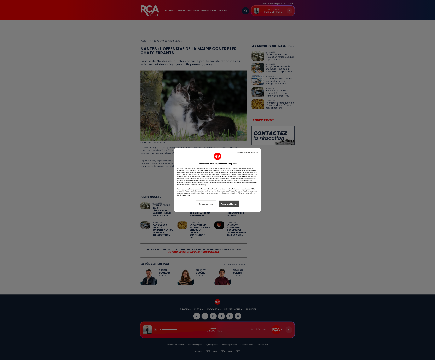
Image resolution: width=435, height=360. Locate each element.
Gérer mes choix (206, 204)
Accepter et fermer (229, 204)
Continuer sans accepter (247, 152)
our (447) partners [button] (187, 168)
